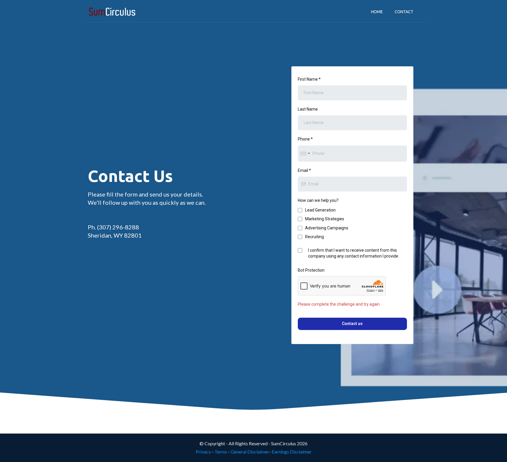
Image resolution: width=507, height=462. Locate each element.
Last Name (308, 109)
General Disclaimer (250, 451)
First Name (309, 79)
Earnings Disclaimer (292, 451)
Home (377, 11)
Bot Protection (311, 270)
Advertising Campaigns (326, 228)
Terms (220, 451)
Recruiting (314, 236)
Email (304, 170)
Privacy (203, 451)
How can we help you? (318, 200)
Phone (305, 139)
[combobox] (305, 153)
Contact (404, 11)
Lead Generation (320, 210)
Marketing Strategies (324, 218)
